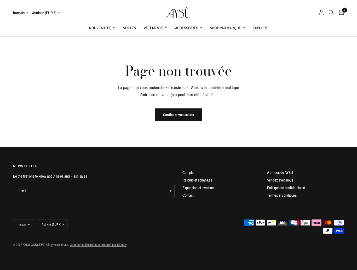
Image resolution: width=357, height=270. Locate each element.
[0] (340, 12)
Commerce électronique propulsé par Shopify (98, 245)
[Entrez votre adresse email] (169, 191)
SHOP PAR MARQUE (225, 28)
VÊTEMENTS (153, 28)
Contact (187, 195)
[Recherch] (331, 12)
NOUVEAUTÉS (100, 28)
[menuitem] (102, 28)
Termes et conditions (282, 195)
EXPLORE (260, 28)
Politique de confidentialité (286, 187)
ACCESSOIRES (186, 28)
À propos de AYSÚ (280, 172)
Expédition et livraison (198, 187)
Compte (188, 172)
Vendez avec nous (280, 180)
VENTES (129, 28)
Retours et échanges (197, 180)
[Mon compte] (321, 12)
